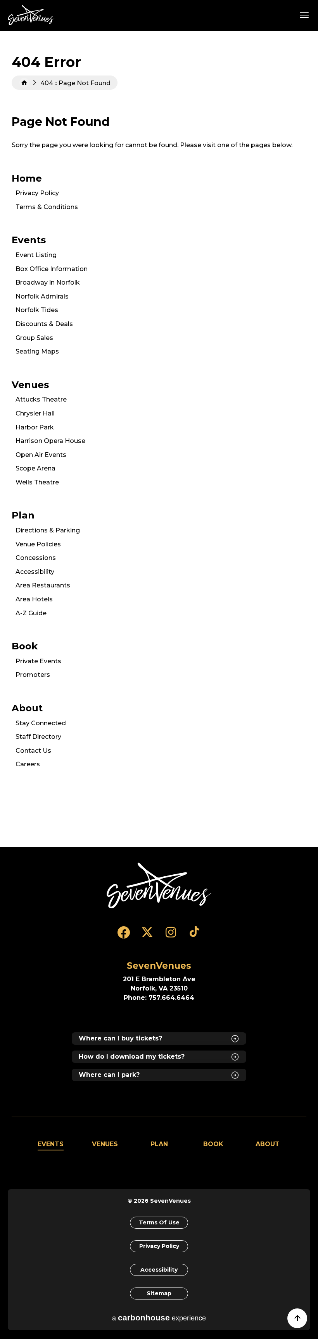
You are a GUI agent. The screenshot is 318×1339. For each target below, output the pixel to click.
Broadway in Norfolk (48, 282)
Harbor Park (35, 427)
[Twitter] (147, 936)
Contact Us (33, 750)
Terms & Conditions (47, 207)
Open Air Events (41, 454)
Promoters (33, 674)
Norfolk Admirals (42, 296)
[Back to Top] (301, 1322)
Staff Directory (38, 736)
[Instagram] (171, 936)
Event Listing (36, 255)
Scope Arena (35, 468)
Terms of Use (159, 1222)
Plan (23, 515)
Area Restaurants (43, 585)
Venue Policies (38, 544)
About (27, 708)
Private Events (38, 661)
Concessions (36, 557)
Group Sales (34, 338)
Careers (28, 764)
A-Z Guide (31, 613)
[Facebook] (123, 936)
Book (25, 646)
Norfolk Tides (37, 310)
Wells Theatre (37, 482)
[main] (159, 439)
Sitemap (159, 1293)
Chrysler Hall (35, 413)
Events (29, 239)
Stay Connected (41, 723)
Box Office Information (52, 269)
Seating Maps (37, 351)
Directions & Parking (48, 530)
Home (24, 83)
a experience (159, 1317)
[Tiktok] (194, 936)
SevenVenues (32, 15)
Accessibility (35, 571)
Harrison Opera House (50, 441)
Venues (30, 384)
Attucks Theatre (41, 399)
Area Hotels (34, 599)
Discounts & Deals (44, 324)
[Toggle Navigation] (304, 14)
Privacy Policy (37, 193)
